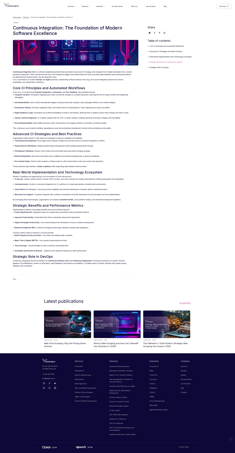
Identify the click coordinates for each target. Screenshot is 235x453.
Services (79, 361)
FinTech (152, 392)
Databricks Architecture (117, 419)
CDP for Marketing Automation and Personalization (121, 429)
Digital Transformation (82, 397)
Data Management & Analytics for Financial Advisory (121, 380)
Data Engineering (81, 384)
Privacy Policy (184, 447)
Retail (151, 371)
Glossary (26, 17)
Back (14, 279)
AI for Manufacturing (157, 401)
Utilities (152, 397)
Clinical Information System (118, 406)
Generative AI (79, 371)
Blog (182, 388)
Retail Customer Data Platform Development (120, 392)
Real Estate (153, 405)
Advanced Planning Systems (119, 366)
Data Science (79, 379)
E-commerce (154, 366)
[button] (71, 6)
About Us (184, 366)
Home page (17, 17)
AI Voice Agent (114, 410)
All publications (185, 303)
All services (79, 366)
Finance (152, 384)
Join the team (185, 384)
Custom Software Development (86, 401)
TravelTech (153, 375)
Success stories (186, 379)
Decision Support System (118, 397)
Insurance (153, 379)
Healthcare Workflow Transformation (122, 434)
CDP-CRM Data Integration (118, 415)
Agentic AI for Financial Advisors (120, 375)
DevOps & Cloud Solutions (84, 392)
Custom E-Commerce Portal (119, 402)
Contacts (184, 392)
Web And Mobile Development (85, 388)
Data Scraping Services (83, 375)
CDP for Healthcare (116, 423)
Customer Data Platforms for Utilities (122, 386)
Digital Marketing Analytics (159, 410)
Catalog (183, 375)
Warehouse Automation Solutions (121, 371)
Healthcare (153, 388)
